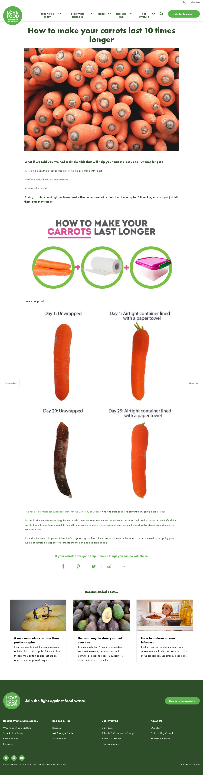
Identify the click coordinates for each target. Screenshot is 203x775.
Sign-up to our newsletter (182, 700)
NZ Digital (196, 764)
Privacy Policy (62, 764)
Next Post (193, 383)
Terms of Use (50, 764)
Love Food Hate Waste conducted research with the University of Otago (62, 511)
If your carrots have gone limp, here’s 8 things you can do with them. (101, 556)
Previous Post (11, 383)
